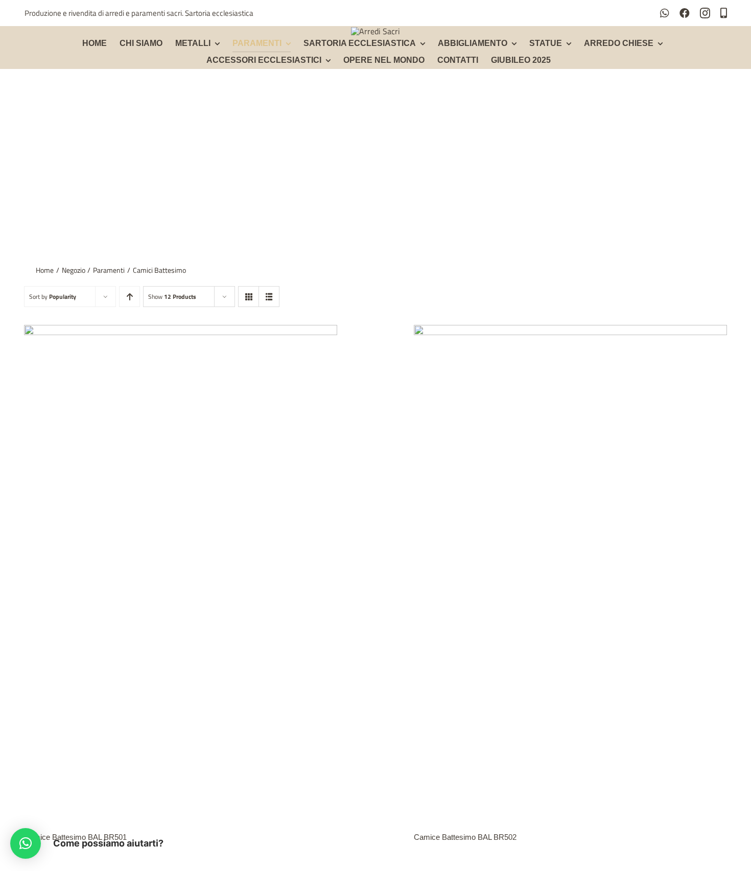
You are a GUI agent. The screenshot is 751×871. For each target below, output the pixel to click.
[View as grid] (249, 297)
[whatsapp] (664, 13)
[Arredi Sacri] (375, 31)
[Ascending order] (129, 297)
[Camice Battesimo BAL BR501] (180, 331)
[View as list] (269, 297)
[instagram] (705, 13)
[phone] (723, 13)
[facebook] (684, 13)
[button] (25, 843)
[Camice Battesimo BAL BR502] (570, 331)
